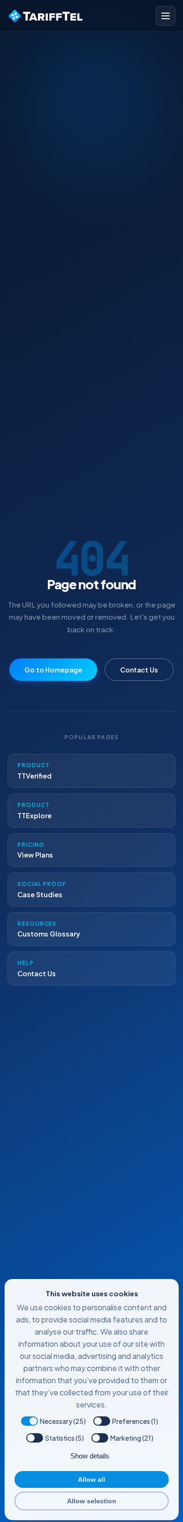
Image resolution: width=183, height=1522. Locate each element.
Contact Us (139, 669)
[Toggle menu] (165, 16)
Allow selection (91, 1501)
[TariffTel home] (46, 15)
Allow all (91, 1479)
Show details (89, 1456)
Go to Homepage (53, 669)
